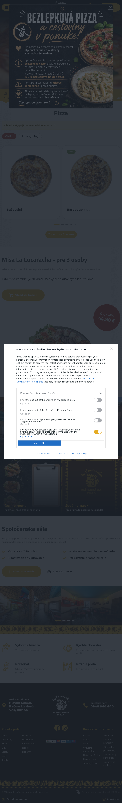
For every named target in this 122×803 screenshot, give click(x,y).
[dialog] (61, 401)
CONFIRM (39, 443)
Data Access (61, 453)
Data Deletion (42, 453)
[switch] (98, 400)
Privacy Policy (79, 453)
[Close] (112, 350)
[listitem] (61, 393)
